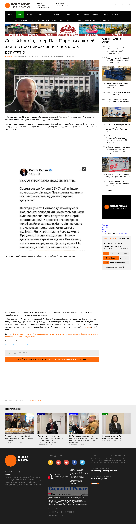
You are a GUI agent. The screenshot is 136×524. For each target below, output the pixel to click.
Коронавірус (104, 20)
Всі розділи (116, 14)
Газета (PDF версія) (21, 20)
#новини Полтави (27, 345)
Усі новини (108, 190)
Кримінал (35, 20)
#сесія (15, 345)
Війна (62, 20)
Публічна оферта (56, 516)
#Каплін (8, 345)
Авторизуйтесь (35, 401)
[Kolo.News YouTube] (116, 207)
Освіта (105, 14)
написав (87, 327)
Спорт (86, 14)
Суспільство (30, 14)
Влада (20, 14)
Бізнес (67, 14)
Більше (122, 238)
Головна (10, 14)
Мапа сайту (54, 508)
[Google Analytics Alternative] (95, 484)
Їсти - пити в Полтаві (49, 20)
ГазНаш (69, 20)
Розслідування (56, 14)
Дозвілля (42, 14)
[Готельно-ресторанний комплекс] (68, 30)
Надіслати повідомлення (61, 512)
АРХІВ (9, 20)
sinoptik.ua (122, 233)
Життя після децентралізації (86, 20)
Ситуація (77, 14)
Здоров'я (95, 14)
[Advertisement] (52, 148)
